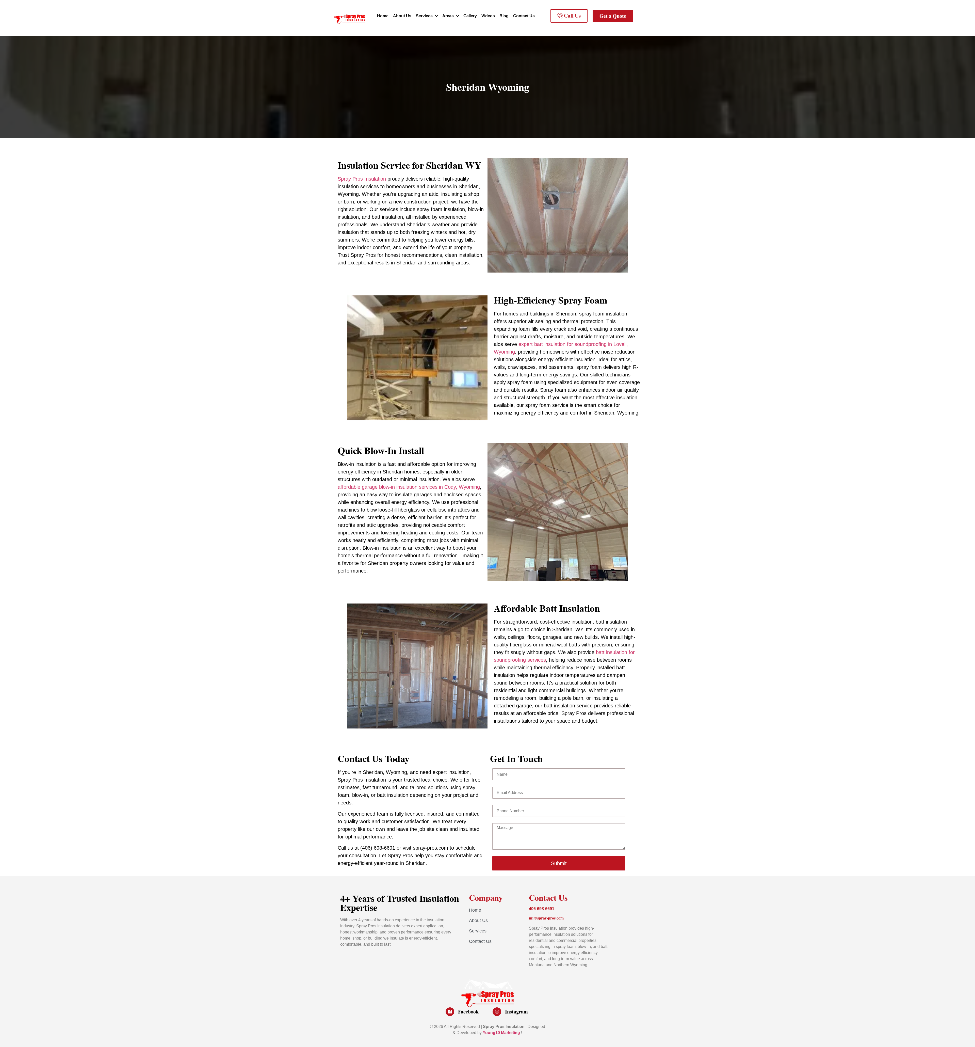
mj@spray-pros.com (546, 918)
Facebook (468, 1011)
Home (382, 16)
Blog (504, 16)
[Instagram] (497, 1011)
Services (424, 16)
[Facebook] (450, 1011)
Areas (448, 16)
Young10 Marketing (501, 1032)
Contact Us (524, 16)
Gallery (470, 16)
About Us (402, 16)
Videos (488, 16)
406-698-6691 (541, 909)
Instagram (516, 1011)
